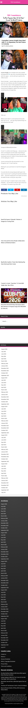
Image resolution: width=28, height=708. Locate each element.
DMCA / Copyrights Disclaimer (8, 661)
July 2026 (3, 351)
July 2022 (3, 466)
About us (3, 656)
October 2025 (4, 373)
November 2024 (5, 399)
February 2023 (4, 449)
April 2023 (3, 444)
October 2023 (4, 430)
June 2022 (3, 468)
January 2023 (4, 451)
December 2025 (5, 368)
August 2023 (4, 435)
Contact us (3, 654)
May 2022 (3, 471)
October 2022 (4, 459)
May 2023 (3, 442)
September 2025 (5, 375)
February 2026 (4, 363)
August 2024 (4, 406)
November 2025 (5, 370)
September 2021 (5, 490)
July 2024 (3, 408)
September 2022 (5, 461)
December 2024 (5, 397)
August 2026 (4, 349)
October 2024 (4, 401)
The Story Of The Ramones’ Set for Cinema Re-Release (14, 685)
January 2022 (4, 480)
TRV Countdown (15, 2)
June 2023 (3, 439)
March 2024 (4, 418)
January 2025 (4, 394)
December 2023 (5, 425)
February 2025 (4, 392)
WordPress (11, 703)
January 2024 (4, 423)
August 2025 (4, 377)
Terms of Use (14, 701)
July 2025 (3, 380)
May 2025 (3, 385)
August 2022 (4, 463)
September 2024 (5, 404)
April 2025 (3, 387)
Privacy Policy (4, 663)
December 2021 (5, 482)
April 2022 (3, 473)
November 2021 (5, 485)
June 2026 (3, 354)
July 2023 (3, 437)
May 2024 (3, 413)
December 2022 (5, 454)
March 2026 (4, 361)
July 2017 (3, 492)
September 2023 (5, 432)
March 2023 (4, 447)
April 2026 (3, 358)
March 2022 (4, 475)
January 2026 (4, 365)
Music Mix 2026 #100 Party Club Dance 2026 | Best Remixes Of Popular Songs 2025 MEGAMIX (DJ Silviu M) (13, 306)
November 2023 (5, 428)
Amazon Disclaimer (5, 659)
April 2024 (3, 416)
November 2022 (5, 456)
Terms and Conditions (6, 666)
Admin (11, 46)
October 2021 (4, 487)
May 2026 (3, 356)
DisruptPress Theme (19, 703)
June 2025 (3, 382)
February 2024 (4, 420)
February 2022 (4, 478)
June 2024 (3, 411)
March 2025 (4, 389)
